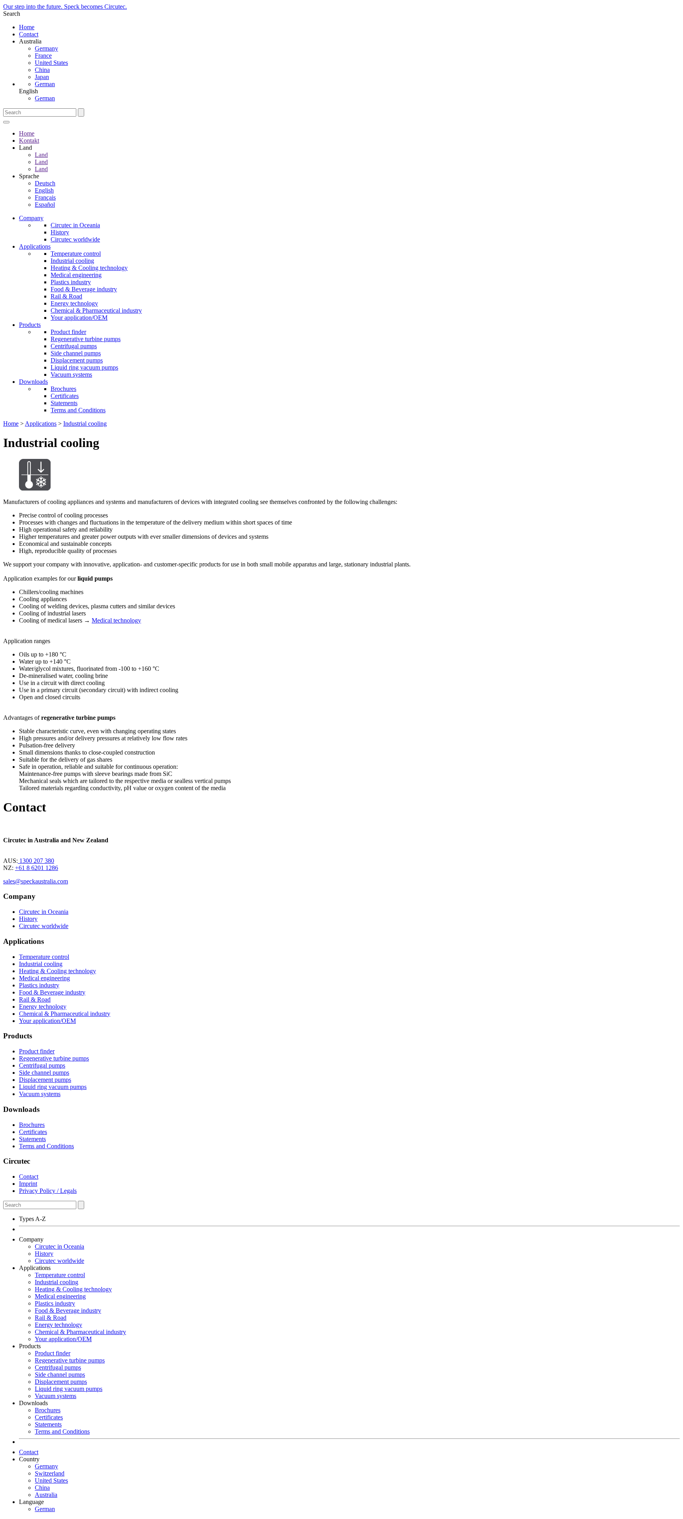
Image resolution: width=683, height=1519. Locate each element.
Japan (42, 77)
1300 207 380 (36, 860)
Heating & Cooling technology (89, 267)
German (45, 84)
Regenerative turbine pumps (86, 339)
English (44, 190)
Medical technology (116, 620)
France (43, 55)
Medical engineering (76, 275)
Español (45, 204)
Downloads (33, 381)
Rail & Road (66, 296)
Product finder (68, 331)
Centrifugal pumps (74, 346)
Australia (46, 1494)
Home (26, 27)
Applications (35, 246)
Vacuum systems (71, 374)
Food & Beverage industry (84, 289)
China (42, 69)
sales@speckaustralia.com (35, 881)
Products (30, 324)
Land (41, 154)
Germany (46, 48)
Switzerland (49, 1473)
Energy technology (74, 303)
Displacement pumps (77, 360)
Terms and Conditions (78, 410)
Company (31, 218)
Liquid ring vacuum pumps (84, 367)
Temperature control (76, 253)
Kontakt (29, 140)
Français (45, 197)
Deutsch (45, 183)
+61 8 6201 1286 (36, 867)
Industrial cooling (72, 260)
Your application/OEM (79, 317)
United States (51, 62)
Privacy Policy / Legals (48, 1190)
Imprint (28, 1183)
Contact (28, 34)
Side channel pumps (76, 353)
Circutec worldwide (75, 239)
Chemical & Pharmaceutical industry (96, 310)
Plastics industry (71, 282)
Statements (64, 403)
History (60, 232)
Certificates (65, 395)
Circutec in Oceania (75, 225)
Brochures (63, 388)
